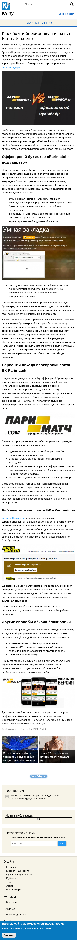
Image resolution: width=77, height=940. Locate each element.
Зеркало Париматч (13, 517)
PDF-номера (13, 889)
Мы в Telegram (38, 776)
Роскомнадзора (11, 67)
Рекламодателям (16, 914)
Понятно (9, 935)
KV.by (8, 13)
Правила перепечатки (19, 874)
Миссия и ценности (17, 870)
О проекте (12, 867)
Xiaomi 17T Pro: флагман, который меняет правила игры (55, 757)
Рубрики (11, 878)
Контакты (11, 902)
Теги (8, 882)
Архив (9, 885)
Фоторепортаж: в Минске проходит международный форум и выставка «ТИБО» (19, 757)
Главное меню (38, 23)
